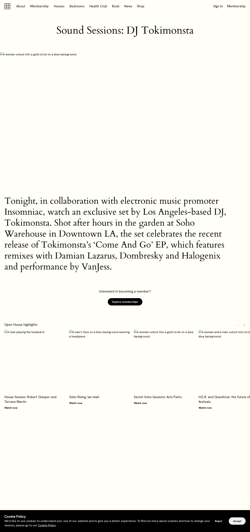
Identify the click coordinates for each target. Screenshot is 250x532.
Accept (237, 521)
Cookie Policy (47, 525)
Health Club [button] (98, 6)
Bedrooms (77, 6)
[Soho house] (8, 6)
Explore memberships (125, 301)
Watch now (11, 407)
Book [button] (116, 6)
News (128, 6)
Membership (39, 6)
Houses (59, 6)
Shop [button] (140, 6)
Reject (218, 521)
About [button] (20, 6)
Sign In (218, 6)
